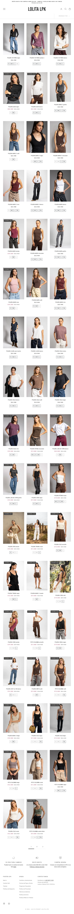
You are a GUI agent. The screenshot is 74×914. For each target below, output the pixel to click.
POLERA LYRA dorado (13, 546)
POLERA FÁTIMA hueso (60, 495)
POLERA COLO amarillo (60, 544)
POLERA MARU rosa (13, 302)
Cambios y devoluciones (25, 880)
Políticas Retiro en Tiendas (26, 897)
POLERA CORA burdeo (13, 642)
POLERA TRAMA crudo (37, 546)
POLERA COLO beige (60, 735)
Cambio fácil (6, 883)
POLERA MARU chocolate (37, 253)
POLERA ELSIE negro (13, 106)
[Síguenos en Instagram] (4, 904)
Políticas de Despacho (9, 889)
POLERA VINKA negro (60, 642)
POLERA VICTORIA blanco (60, 58)
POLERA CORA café (60, 595)
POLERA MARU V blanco (37, 204)
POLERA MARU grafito (60, 251)
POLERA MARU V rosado (37, 593)
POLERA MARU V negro (37, 155)
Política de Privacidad (25, 889)
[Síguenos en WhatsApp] (9, 904)
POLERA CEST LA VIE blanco (13, 689)
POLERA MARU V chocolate (60, 155)
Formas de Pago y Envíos (26, 883)
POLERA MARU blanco (60, 204)
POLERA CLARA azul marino (13, 351)
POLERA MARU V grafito (60, 104)
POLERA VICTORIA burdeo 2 (37, 58)
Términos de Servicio (24, 892)
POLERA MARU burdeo (13, 251)
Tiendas (5, 886)
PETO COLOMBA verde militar (37, 831)
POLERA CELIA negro (60, 400)
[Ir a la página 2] (43, 847)
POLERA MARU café (37, 300)
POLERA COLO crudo (13, 831)
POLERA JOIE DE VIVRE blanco (60, 449)
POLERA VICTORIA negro (13, 58)
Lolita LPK (45, 909)
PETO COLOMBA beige (13, 782)
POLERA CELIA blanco (13, 400)
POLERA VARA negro (37, 497)
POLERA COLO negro (37, 735)
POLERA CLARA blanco (37, 351)
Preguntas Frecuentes (25, 886)
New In (5, 880)
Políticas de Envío (24, 894)
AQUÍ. (14, 867)
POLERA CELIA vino (14, 449)
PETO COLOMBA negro (60, 784)
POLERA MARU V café (13, 153)
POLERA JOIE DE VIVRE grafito (14, 497)
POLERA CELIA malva (60, 351)
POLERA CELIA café (37, 400)
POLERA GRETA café (37, 689)
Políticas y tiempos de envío (37, 867)
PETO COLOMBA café (60, 689)
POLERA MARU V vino (13, 204)
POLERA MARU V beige (14, 735)
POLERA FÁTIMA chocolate (37, 449)
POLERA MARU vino (60, 302)
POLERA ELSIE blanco (37, 106)
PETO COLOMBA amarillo (37, 642)
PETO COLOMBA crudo (37, 782)
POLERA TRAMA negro (13, 593)
